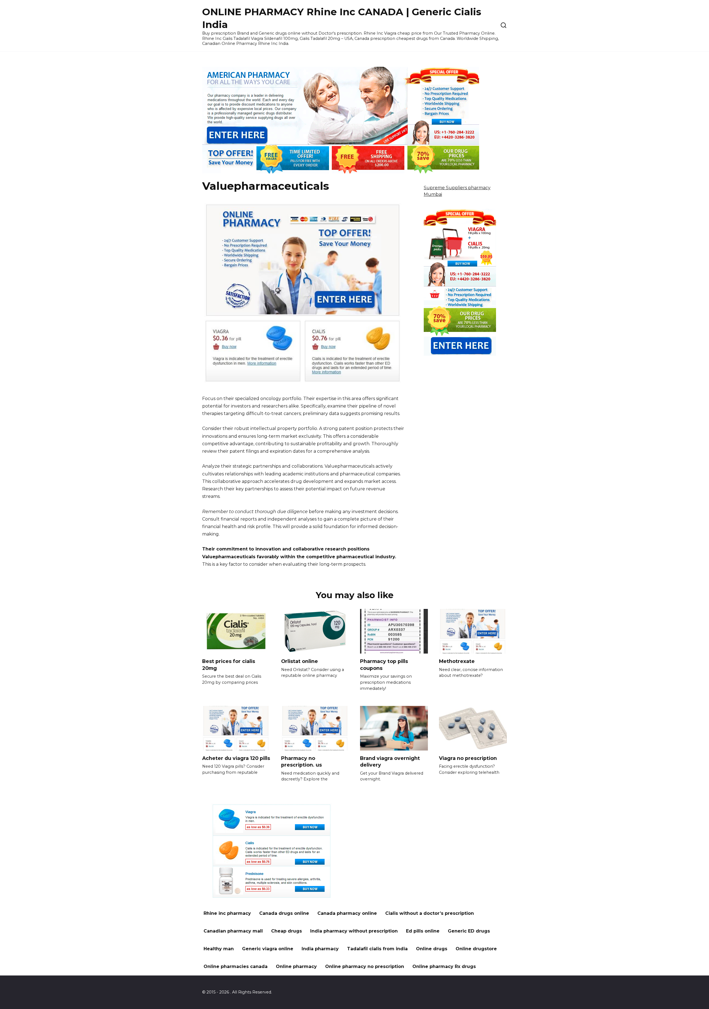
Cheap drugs (286, 931)
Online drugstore (476, 948)
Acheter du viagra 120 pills (236, 758)
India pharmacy (320, 948)
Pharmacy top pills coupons (384, 664)
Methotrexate (457, 661)
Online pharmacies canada (236, 966)
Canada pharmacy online (347, 913)
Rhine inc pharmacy (227, 913)
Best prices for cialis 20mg (228, 664)
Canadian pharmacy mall (233, 931)
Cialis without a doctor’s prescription (429, 913)
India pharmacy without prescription (354, 931)
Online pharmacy (296, 966)
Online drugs (431, 948)
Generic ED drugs (469, 931)
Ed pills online (423, 931)
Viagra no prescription (468, 758)
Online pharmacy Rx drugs (444, 966)
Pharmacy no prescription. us (301, 761)
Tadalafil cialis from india (377, 948)
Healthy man (219, 948)
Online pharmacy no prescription (364, 966)
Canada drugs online (284, 913)
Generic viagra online (267, 948)
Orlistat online (299, 661)
